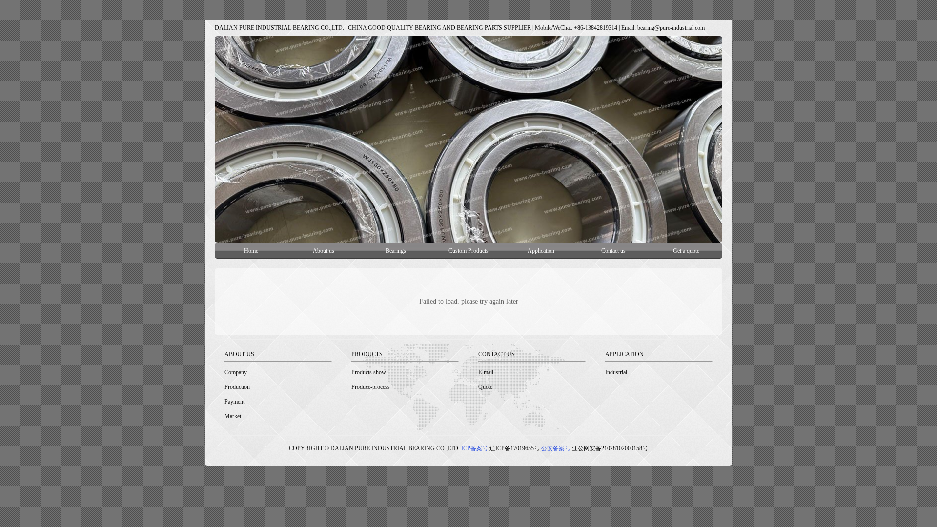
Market (232, 416)
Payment (234, 401)
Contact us (613, 250)
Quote (485, 387)
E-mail (485, 372)
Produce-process (370, 387)
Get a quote (686, 250)
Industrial (616, 372)
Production (237, 387)
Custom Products (468, 250)
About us (323, 250)
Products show (368, 372)
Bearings (396, 250)
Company (235, 372)
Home (251, 250)
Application (541, 250)
